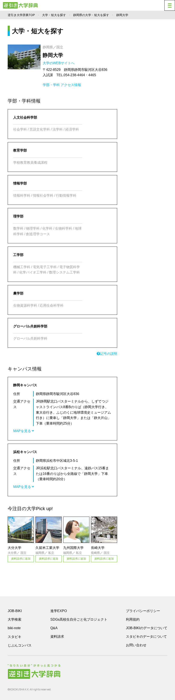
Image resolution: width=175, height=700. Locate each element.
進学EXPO (58, 611)
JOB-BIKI (15, 611)
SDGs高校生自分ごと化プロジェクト (78, 619)
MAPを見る (22, 431)
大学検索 (14, 619)
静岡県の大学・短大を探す (91, 15)
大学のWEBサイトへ (59, 63)
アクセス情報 (71, 85)
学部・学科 (51, 85)
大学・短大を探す (54, 15)
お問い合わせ (136, 645)
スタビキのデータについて (146, 636)
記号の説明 (108, 353)
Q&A (54, 628)
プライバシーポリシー (143, 611)
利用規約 (133, 619)
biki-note (14, 628)
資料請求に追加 (21, 558)
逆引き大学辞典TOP (21, 15)
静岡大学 (53, 55)
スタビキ (14, 636)
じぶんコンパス (20, 645)
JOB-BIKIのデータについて (146, 628)
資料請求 (57, 636)
